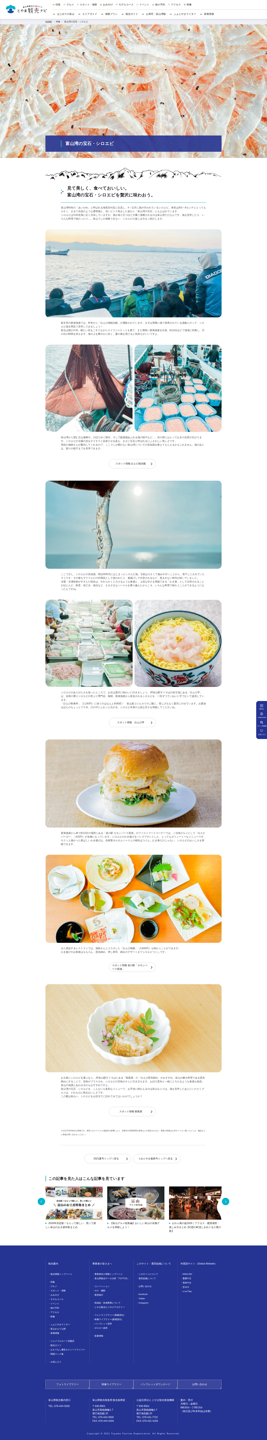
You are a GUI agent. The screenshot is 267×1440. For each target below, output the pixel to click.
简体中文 (187, 1282)
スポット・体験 (58, 1290)
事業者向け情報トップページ (109, 1274)
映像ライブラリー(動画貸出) (108, 1319)
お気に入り (56, 1362)
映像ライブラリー (111, 1384)
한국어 (186, 1287)
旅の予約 (55, 1308)
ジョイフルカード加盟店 (62, 1341)
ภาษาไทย (187, 1291)
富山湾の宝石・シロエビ (76, 21)
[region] (160, 6)
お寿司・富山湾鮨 (155, 14)
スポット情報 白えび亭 (130, 722)
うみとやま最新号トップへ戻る (155, 1158)
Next (225, 1201)
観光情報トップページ (61, 1274)
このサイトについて (148, 1274)
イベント (55, 1303)
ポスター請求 (101, 1328)
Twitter (142, 1298)
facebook (143, 1294)
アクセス (55, 1312)
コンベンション (102, 1286)
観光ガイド (131, 14)
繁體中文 (187, 1278)
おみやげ (55, 1295)
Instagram (143, 1303)
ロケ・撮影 (100, 1290)
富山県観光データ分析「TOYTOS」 (112, 1278)
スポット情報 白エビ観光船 (131, 463)
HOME (48, 21)
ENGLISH (187, 1274)
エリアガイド (89, 14)
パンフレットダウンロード (155, 1384)
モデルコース (57, 1299)
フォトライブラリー (67, 1384)
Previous (41, 1201)
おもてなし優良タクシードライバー (68, 1349)
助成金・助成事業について (108, 1303)
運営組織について (147, 1278)
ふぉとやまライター (184, 14)
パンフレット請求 (103, 1323)
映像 (53, 1316)
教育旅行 (99, 1295)
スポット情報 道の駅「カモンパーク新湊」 (129, 967)
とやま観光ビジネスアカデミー (110, 1307)
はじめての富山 (65, 14)
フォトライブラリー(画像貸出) (109, 1315)
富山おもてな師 (58, 1329)
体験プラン (111, 14)
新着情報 (208, 14)
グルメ (54, 1286)
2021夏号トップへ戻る (106, 1158)
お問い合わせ (145, 1286)
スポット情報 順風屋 (130, 1111)
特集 (58, 21)
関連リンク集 (57, 1354)
